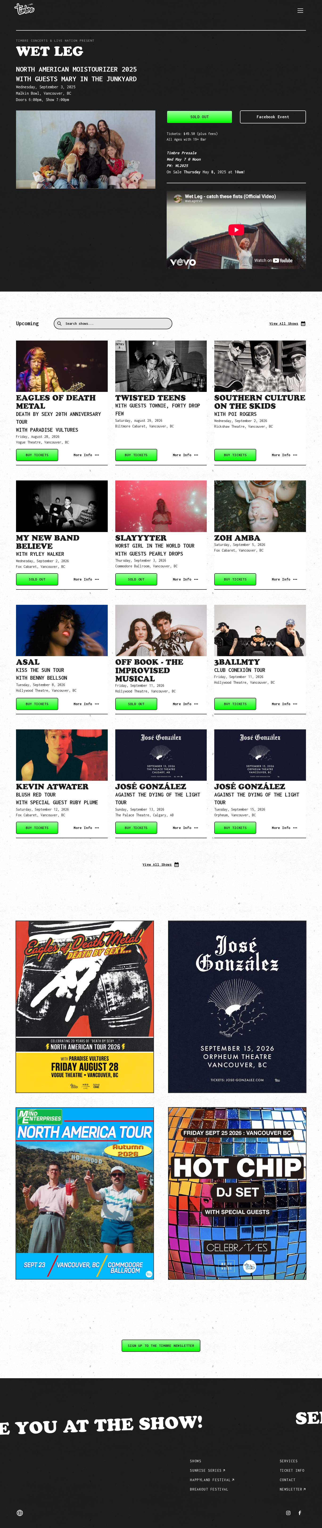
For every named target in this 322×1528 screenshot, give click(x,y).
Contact (288, 1480)
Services (289, 1461)
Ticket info (292, 1470)
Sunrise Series (206, 1470)
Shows (195, 1461)
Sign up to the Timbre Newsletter (161, 1346)
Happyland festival (210, 1480)
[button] (300, 10)
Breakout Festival (209, 1489)
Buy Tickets (37, 455)
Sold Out (199, 117)
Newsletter (291, 1489)
